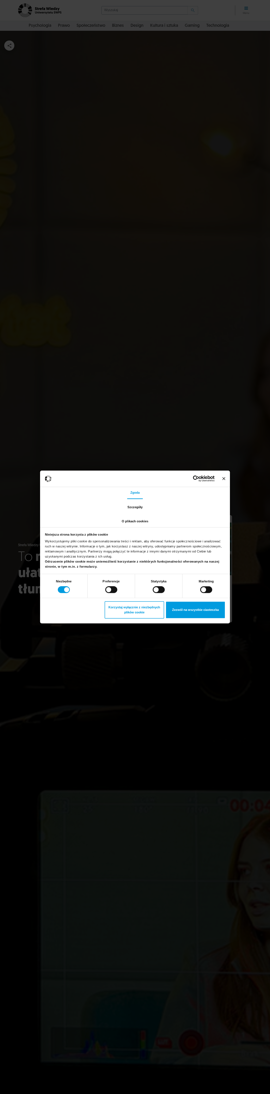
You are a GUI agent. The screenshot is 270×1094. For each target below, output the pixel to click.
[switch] (111, 589)
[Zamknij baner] (223, 478)
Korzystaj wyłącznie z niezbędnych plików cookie (134, 609)
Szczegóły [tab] (135, 507)
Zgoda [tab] (135, 492)
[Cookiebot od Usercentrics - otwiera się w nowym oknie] (196, 479)
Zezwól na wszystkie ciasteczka (195, 610)
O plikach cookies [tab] (135, 521)
